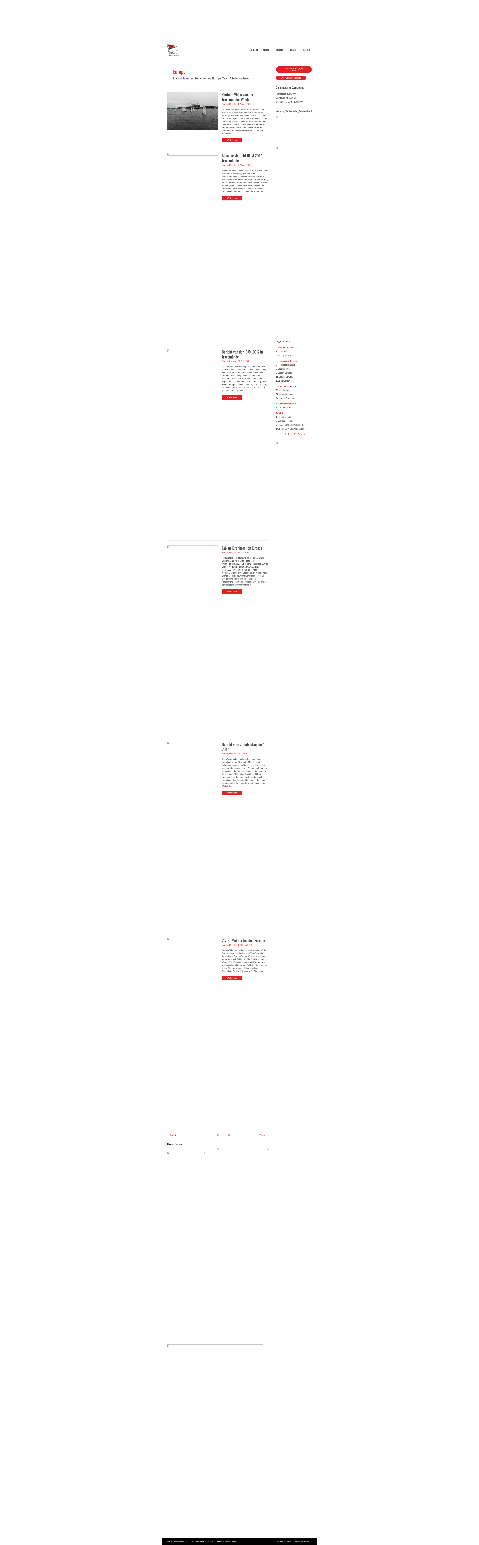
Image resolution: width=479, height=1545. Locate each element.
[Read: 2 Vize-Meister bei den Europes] (192, 1031)
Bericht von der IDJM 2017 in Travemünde (242, 354)
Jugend (293, 49)
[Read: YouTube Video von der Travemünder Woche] (192, 111)
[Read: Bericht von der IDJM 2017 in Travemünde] (192, 443)
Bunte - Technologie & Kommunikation (220, 1541)
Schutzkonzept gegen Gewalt (293, 69)
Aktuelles (253, 49)
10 (218, 1135)
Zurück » (301, 434)
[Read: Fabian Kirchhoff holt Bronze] (192, 639)
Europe (225, 104)
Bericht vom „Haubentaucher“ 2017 (243, 746)
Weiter (263, 1135)
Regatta (279, 49)
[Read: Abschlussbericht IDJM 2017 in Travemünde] (192, 246)
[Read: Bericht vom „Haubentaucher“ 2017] (192, 835)
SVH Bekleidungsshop (291, 78)
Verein (266, 49)
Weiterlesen (232, 140)
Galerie (306, 49)
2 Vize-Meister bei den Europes (244, 940)
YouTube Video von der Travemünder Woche (237, 97)
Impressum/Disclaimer (282, 1541)
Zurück (171, 1135)
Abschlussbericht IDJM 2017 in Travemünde (243, 158)
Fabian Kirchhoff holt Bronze (242, 548)
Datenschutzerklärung (303, 1541)
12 (229, 1135)
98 (295, 434)
